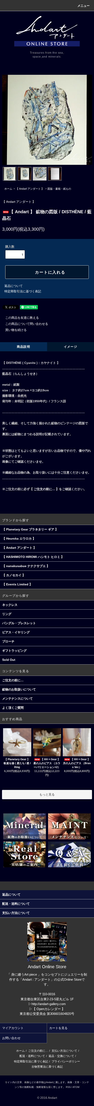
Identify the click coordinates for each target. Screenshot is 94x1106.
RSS (68, 1087)
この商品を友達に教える (22, 317)
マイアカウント (13, 1028)
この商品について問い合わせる (26, 323)
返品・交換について (61, 1056)
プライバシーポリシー (66, 1061)
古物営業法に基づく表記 (47, 1066)
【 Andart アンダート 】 (30, 188)
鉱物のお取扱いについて (19, 689)
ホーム (8, 188)
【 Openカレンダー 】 (48, 1009)
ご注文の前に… (13, 680)
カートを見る (58, 1028)
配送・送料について (32, 1056)
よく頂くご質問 (13, 707)
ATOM (76, 1087)
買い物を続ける (16, 330)
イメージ (70, 346)
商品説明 (23, 346)
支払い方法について (64, 1050)
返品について (13, 286)
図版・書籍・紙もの (59, 188)
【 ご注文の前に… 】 (44, 489)
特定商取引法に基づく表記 (22, 291)
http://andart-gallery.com (48, 1004)
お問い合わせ (11, 1038)
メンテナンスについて (17, 698)
